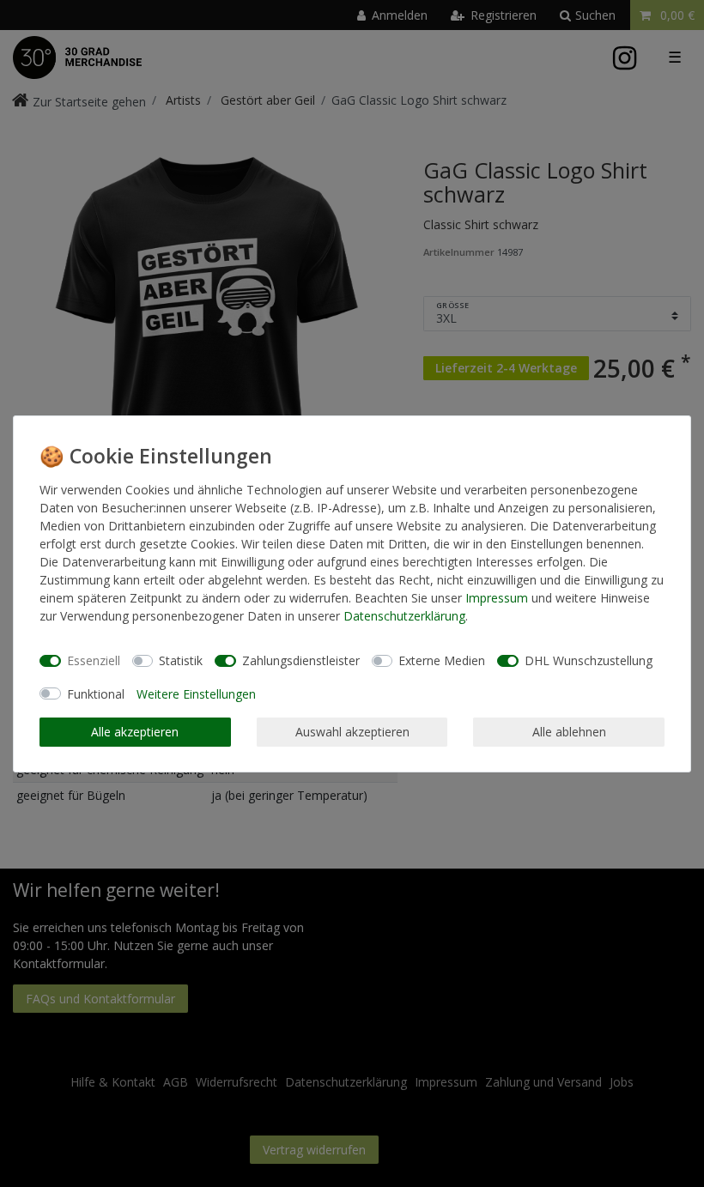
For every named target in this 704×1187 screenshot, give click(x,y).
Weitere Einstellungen (196, 694)
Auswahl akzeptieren (352, 732)
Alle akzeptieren (135, 732)
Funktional (95, 694)
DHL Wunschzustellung (588, 660)
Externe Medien (441, 660)
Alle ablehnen (569, 732)
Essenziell (93, 660)
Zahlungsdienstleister (301, 660)
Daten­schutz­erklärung (404, 616)
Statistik (181, 660)
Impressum (496, 598)
